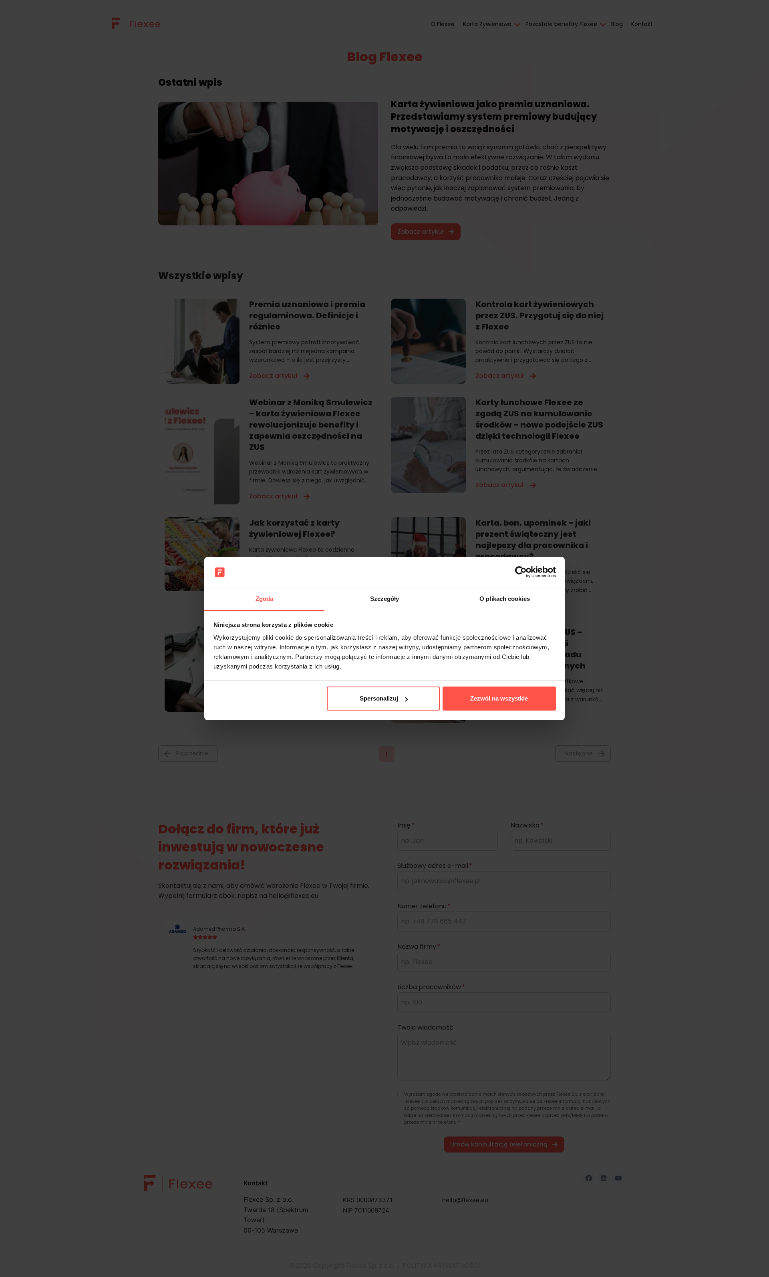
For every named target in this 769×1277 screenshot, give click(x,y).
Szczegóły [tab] (384, 598)
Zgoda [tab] (265, 598)
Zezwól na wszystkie (499, 698)
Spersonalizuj (379, 698)
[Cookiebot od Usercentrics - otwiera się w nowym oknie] (521, 572)
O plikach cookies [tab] (504, 598)
